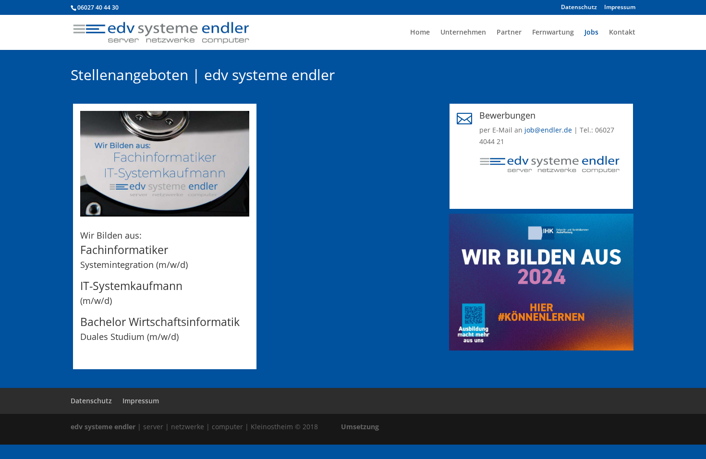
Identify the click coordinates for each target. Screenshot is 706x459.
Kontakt (622, 32)
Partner (509, 32)
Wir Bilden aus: (111, 235)
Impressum (619, 7)
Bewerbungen (507, 115)
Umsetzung (360, 426)
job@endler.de (548, 129)
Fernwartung (553, 32)
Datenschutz (579, 7)
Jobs (591, 32)
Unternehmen (463, 32)
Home (420, 32)
